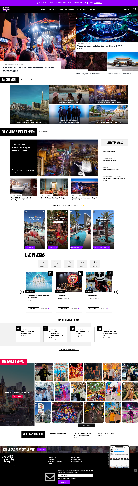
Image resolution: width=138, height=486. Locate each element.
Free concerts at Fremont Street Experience (109, 102)
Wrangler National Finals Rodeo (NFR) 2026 (110, 333)
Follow (18, 396)
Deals (43, 9)
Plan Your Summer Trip (27, 79)
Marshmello (92, 296)
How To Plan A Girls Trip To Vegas (53, 198)
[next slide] (116, 292)
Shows (61, 9)
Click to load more (25, 170)
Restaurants (69, 9)
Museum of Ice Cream (109, 151)
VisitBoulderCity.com (77, 461)
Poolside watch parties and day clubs (69, 102)
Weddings (92, 9)
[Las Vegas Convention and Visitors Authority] (23, 459)
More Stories (43, 131)
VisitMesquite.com (76, 459)
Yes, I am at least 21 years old (68, 478)
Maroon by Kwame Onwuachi (88, 74)
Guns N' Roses (63, 296)
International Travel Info (55, 461)
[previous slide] (22, 292)
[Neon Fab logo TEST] (6, 9)
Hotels (78, 9)
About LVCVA (51, 459)
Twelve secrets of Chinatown (119, 74)
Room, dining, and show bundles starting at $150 (109, 122)
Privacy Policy (52, 457)
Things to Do (52, 9)
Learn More (34, 308)
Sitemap (50, 463)
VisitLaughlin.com (76, 457)
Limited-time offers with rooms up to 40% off (29, 122)
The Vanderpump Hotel (109, 160)
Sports (85, 9)
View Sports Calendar (69, 349)
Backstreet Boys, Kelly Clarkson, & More (69, 122)
